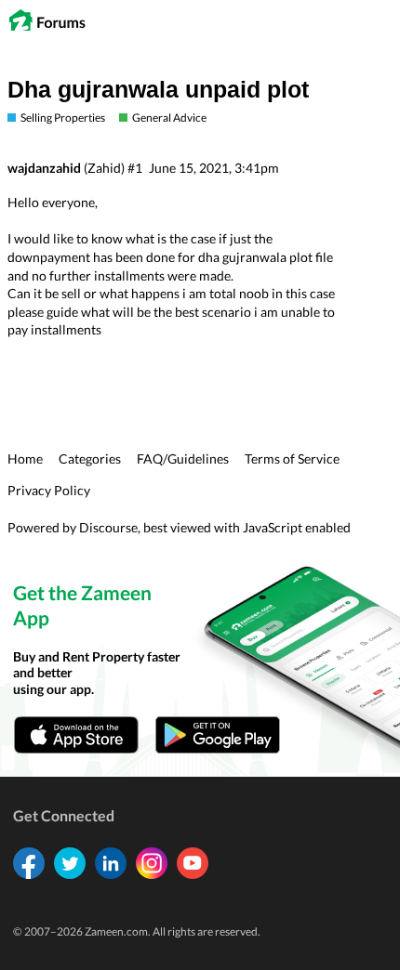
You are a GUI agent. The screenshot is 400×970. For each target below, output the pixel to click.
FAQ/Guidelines (183, 458)
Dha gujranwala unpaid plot (158, 89)
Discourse (108, 527)
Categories (90, 458)
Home (25, 458)
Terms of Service (292, 458)
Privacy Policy (48, 490)
